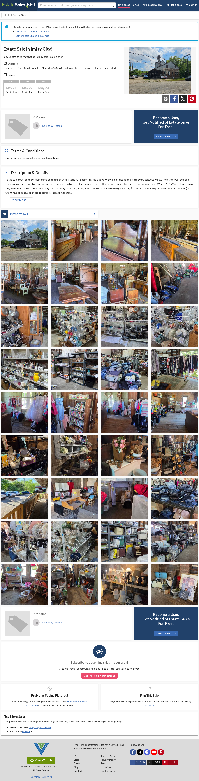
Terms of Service (109, 756)
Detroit (26, 731)
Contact (78, 770)
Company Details (52, 125)
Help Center (107, 767)
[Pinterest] (161, 752)
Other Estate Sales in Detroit (32, 35)
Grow (77, 763)
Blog (76, 767)
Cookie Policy (108, 770)
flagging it (149, 705)
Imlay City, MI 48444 (40, 727)
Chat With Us (43, 760)
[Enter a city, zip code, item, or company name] (112, 5)
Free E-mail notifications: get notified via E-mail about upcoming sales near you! (99, 746)
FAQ (76, 756)
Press (104, 763)
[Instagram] (147, 752)
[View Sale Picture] (24, 240)
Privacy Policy (108, 759)
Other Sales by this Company (32, 31)
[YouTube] (154, 752)
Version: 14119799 (41, 777)
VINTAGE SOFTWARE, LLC (49, 766)
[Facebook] (133, 752)
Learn (77, 759)
